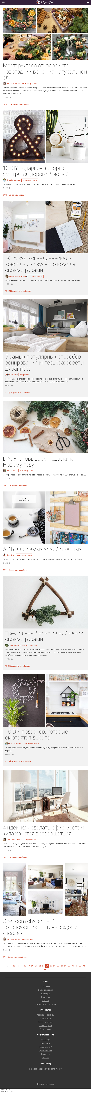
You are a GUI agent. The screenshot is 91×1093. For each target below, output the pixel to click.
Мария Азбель (14, 645)
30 (69, 966)
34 (84, 966)
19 (29, 966)
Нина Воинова (12, 470)
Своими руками (45, 1025)
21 (36, 966)
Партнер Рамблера (45, 1084)
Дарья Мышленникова (17, 276)
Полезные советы (45, 1022)
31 (73, 966)
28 (62, 966)
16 (18, 966)
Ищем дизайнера (45, 990)
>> (45, 969)
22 (40, 966)
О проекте (45, 986)
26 (54, 966)
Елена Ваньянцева (13, 180)
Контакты (45, 997)
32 (76, 966)
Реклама (45, 1001)
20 (32, 966)
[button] (88, 2)
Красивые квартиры (45, 1015)
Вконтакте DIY (45, 1047)
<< (5, 966)
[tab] (45, 2)
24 (47, 966)
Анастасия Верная (13, 83)
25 (51, 966)
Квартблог (13, 374)
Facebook (45, 1040)
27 (58, 966)
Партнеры (45, 993)
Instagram (45, 1054)
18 (25, 966)
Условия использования (45, 1004)
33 (80, 966)
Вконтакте (45, 1043)
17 (21, 966)
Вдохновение (45, 1029)
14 (10, 966)
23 (43, 966)
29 (65, 966)
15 (14, 966)
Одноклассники (45, 1050)
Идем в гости (45, 1018)
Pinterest (45, 1058)
